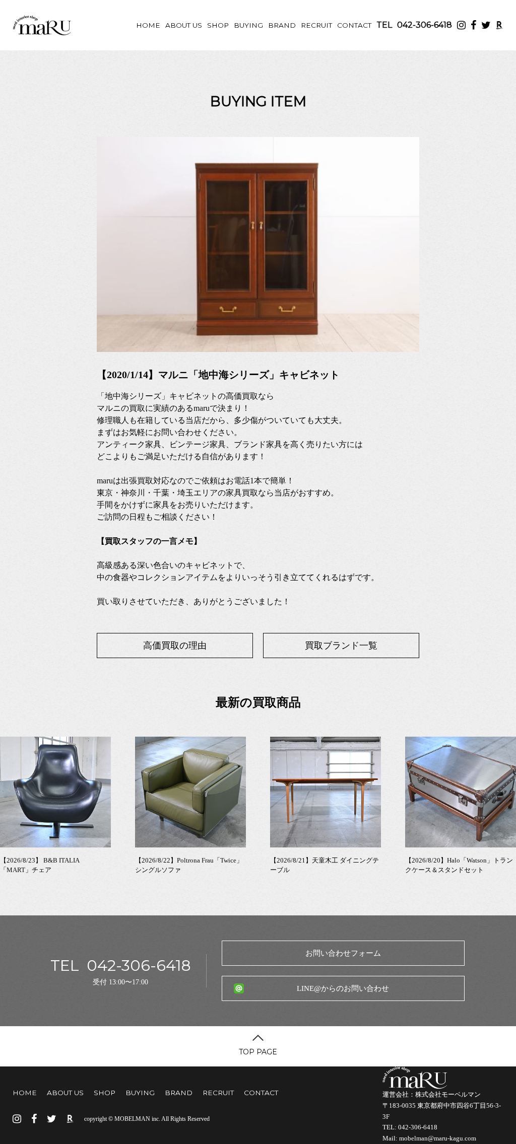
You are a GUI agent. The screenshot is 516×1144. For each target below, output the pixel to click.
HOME (148, 25)
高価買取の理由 (175, 645)
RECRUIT (316, 25)
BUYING (248, 25)
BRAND (282, 25)
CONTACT (354, 25)
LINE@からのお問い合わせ (343, 988)
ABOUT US (183, 25)
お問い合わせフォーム (343, 953)
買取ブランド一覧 (341, 645)
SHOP (218, 25)
